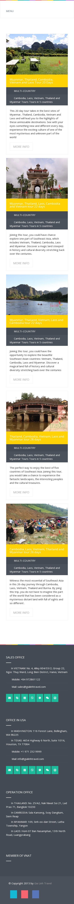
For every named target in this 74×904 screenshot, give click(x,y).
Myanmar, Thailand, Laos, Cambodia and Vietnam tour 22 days (35, 205)
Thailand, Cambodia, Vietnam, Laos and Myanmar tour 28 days (37, 437)
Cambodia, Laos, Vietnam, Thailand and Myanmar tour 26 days (37, 550)
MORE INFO (37, 54)
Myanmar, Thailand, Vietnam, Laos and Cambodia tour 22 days (36, 321)
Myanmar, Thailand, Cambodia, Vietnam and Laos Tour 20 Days (31, 80)
